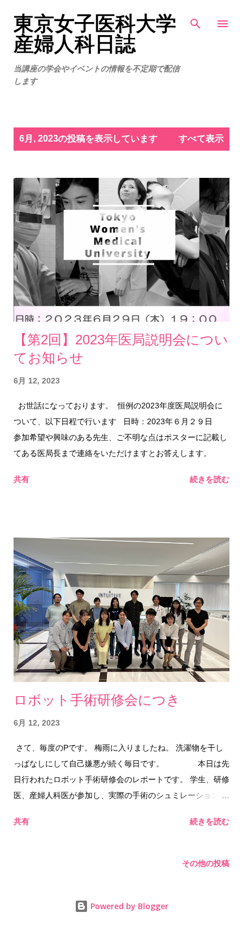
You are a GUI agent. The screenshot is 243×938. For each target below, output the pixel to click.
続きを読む (209, 479)
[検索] (195, 20)
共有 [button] (21, 479)
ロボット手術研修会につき (97, 699)
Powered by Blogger (128, 906)
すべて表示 (201, 138)
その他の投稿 (205, 863)
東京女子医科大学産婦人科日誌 (95, 34)
